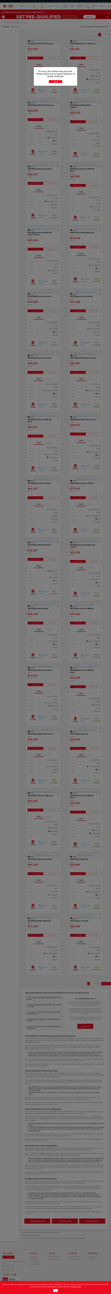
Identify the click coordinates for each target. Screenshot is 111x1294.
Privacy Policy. (76, 1286)
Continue (55, 81)
